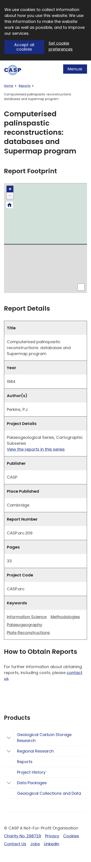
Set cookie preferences (61, 46)
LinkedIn (51, 844)
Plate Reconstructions (28, 632)
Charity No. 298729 (22, 836)
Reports (24, 86)
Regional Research (35, 751)
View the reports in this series (36, 449)
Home (8, 86)
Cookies (71, 836)
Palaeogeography (24, 624)
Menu (73, 70)
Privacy (52, 836)
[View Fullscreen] (81, 287)
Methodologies (65, 617)
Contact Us (15, 844)
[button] (10, 189)
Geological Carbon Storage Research (44, 737)
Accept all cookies (24, 47)
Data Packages (32, 782)
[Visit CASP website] (12, 70)
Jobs (35, 844)
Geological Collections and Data (49, 793)
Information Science (27, 617)
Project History (31, 772)
